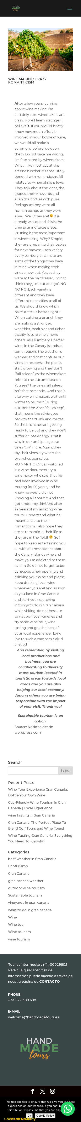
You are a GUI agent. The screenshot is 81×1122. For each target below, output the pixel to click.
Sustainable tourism (25, 895)
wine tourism (19, 939)
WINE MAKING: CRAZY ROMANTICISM (27, 80)
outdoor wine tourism (26, 888)
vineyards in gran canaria (28, 903)
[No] (76, 1109)
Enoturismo (18, 866)
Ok (29, 1115)
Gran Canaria (18, 874)
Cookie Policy (45, 1115)
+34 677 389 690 (22, 1000)
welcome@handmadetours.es (33, 1017)
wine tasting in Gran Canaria (31, 815)
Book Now (20, 1119)
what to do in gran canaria (30, 910)
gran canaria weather (25, 881)
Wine (12, 917)
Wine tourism (19, 932)
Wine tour (16, 925)
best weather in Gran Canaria (32, 859)
